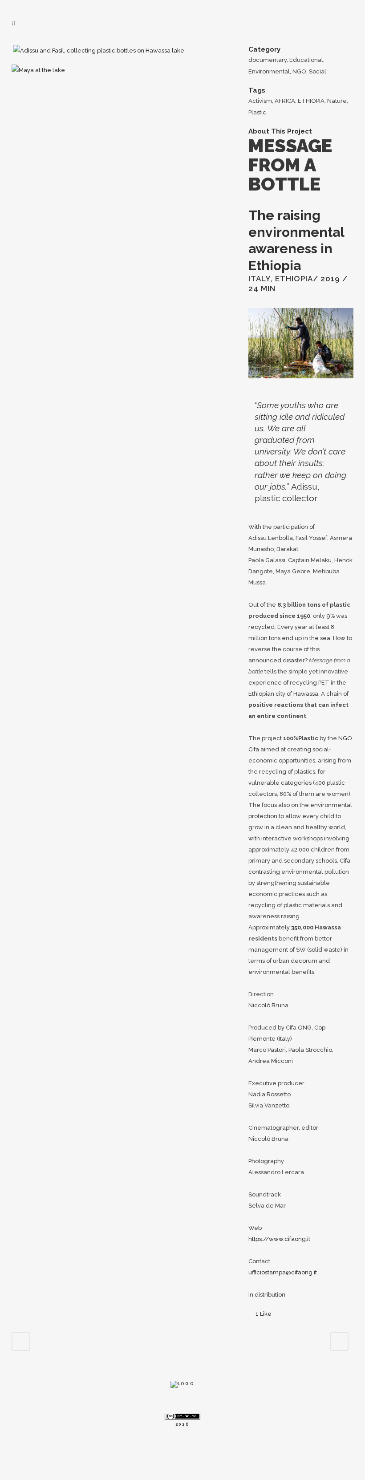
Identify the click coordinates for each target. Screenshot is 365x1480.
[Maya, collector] (12, 50)
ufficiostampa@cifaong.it (282, 1272)
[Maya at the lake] (38, 70)
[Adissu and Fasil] (99, 50)
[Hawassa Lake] (186, 50)
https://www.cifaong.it (279, 1239)
